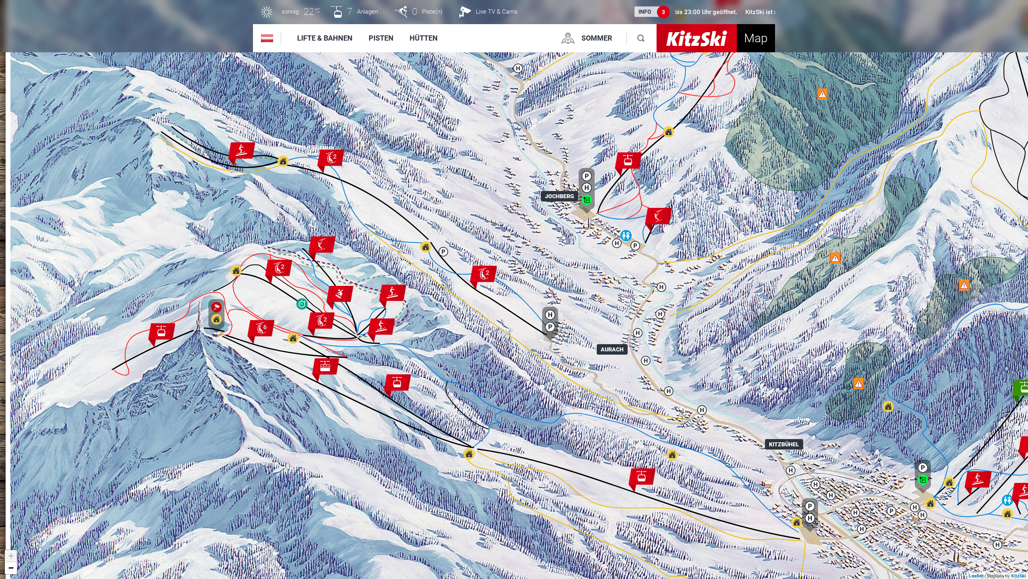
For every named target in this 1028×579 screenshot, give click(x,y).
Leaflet (976, 576)
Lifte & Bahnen (325, 38)
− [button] (11, 568)
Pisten (381, 38)
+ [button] (11, 556)
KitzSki (1018, 576)
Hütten (424, 38)
